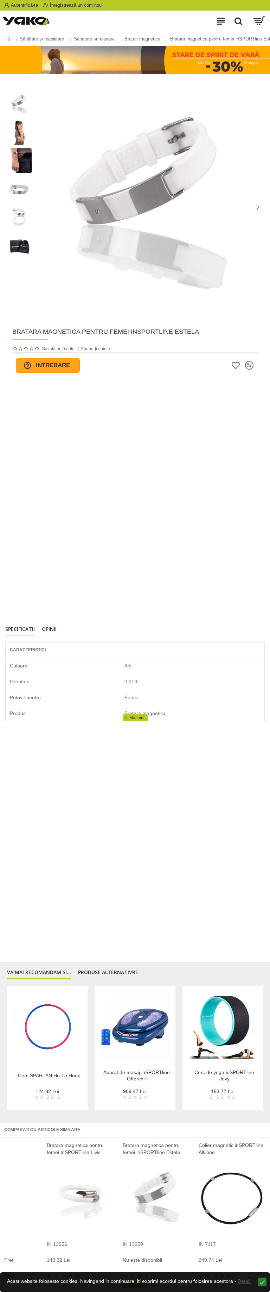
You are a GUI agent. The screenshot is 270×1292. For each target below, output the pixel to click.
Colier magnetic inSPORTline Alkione (231, 1148)
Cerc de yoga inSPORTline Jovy (224, 1075)
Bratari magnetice (142, 39)
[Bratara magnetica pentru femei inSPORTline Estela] (156, 1198)
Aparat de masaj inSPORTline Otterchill (136, 1075)
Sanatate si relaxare (94, 39)
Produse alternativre (108, 972)
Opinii (49, 629)
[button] (40, 207)
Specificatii (20, 629)
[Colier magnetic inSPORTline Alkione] (232, 1198)
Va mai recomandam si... (39, 972)
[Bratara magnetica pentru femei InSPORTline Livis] (80, 1198)
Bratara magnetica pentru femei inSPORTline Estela (151, 1148)
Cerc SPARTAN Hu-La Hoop (49, 1075)
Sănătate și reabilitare (42, 39)
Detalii (244, 1281)
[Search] (238, 21)
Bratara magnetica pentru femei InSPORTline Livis (75, 1148)
